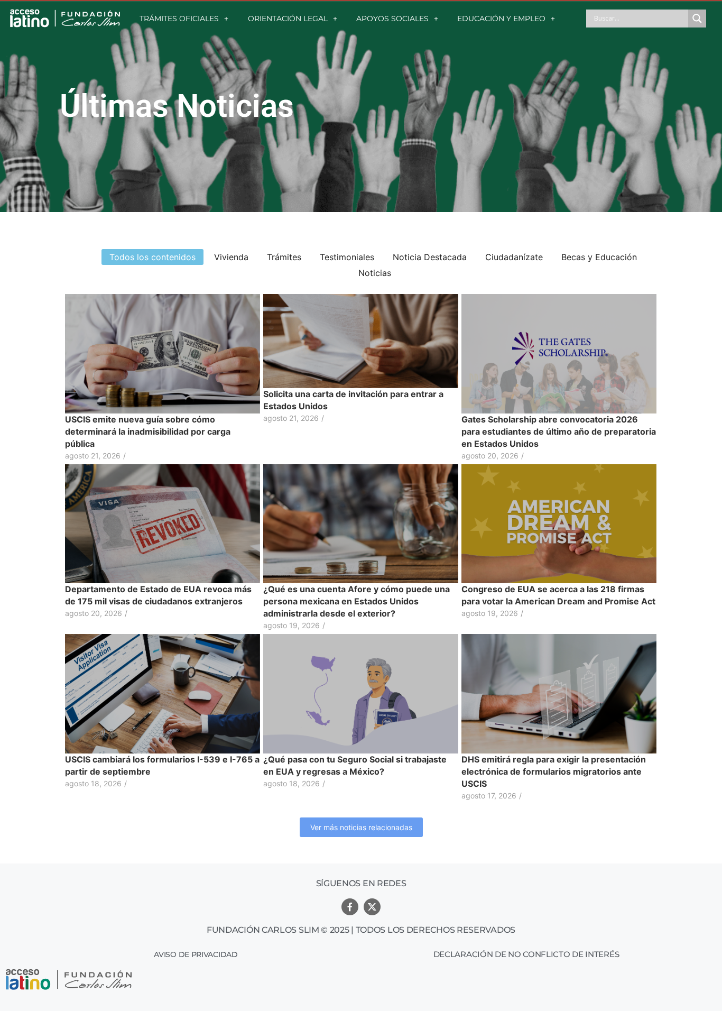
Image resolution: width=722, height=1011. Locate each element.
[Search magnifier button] (697, 18)
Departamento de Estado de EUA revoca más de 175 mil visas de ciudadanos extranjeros (158, 595)
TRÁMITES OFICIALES (179, 18)
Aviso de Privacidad (195, 954)
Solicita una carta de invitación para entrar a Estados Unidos (353, 400)
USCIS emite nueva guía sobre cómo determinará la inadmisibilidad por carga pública (147, 431)
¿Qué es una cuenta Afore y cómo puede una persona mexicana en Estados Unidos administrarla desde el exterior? (356, 601)
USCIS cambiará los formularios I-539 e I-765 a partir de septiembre (162, 765)
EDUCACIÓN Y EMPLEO (501, 18)
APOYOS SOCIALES (392, 18)
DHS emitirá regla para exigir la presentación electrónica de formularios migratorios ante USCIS (553, 771)
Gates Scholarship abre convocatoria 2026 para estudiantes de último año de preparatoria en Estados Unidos (558, 431)
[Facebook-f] (349, 906)
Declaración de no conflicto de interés (526, 954)
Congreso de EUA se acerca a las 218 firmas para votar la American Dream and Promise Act (558, 595)
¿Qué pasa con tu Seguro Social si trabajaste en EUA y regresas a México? (355, 765)
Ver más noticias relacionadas (361, 827)
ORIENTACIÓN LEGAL (288, 18)
